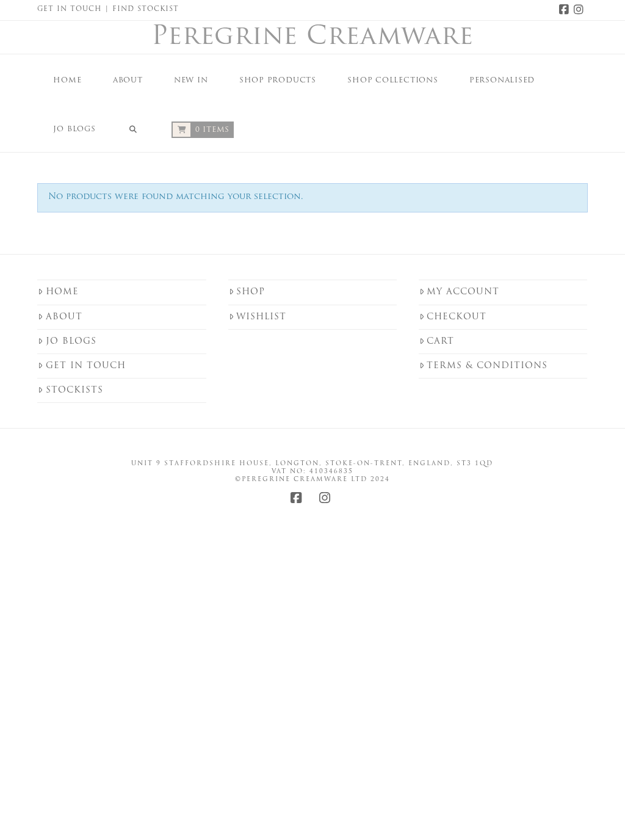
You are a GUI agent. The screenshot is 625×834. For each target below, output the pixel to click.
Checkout (456, 317)
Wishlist (261, 317)
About (64, 317)
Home (62, 292)
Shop (250, 292)
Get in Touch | (74, 9)
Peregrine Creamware (312, 38)
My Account (463, 292)
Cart (440, 341)
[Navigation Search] (133, 127)
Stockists (74, 390)
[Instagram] (580, 10)
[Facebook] (565, 10)
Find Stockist (145, 9)
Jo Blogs (71, 341)
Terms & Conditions (487, 366)
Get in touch (86, 366)
